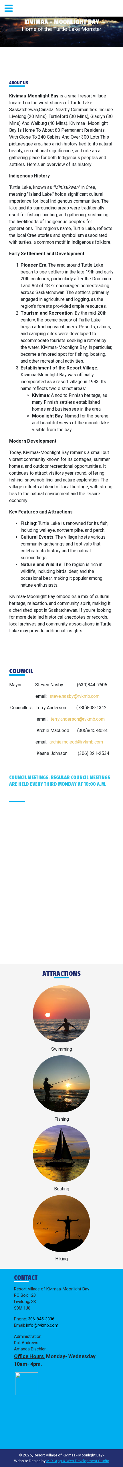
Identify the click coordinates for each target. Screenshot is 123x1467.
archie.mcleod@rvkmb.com (76, 742)
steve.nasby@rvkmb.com (74, 696)
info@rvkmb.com (42, 1325)
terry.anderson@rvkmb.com (78, 719)
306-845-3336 (41, 1319)
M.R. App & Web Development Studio (77, 1461)
